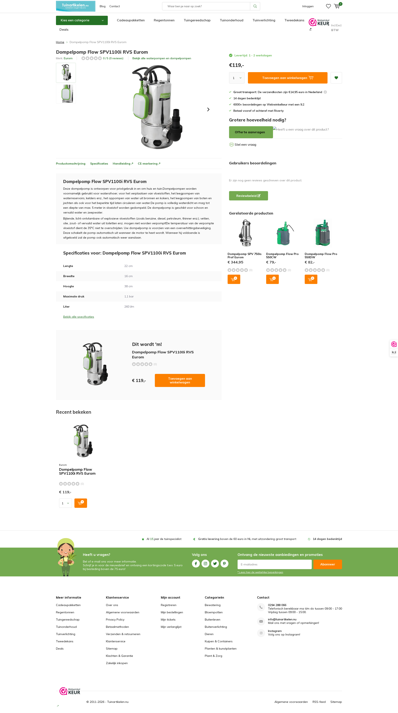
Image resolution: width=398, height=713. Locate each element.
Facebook (196, 563)
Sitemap (112, 648)
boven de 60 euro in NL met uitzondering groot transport (247, 539)
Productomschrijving (70, 163)
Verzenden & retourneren (123, 634)
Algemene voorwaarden (122, 612)
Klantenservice (115, 641)
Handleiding (121, 163)
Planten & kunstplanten (221, 648)
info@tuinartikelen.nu (282, 619)
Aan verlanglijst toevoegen (336, 78)
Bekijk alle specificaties (78, 317)
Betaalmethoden (117, 627)
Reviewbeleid (246, 196)
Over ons (112, 605)
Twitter (215, 563)
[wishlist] (328, 6)
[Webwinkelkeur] (310, 29)
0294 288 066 (277, 605)
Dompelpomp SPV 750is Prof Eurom (244, 255)
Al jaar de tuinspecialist (164, 539)
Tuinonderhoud (231, 20)
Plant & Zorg (213, 656)
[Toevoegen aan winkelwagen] (80, 503)
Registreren (168, 605)
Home (60, 42)
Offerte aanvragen (250, 132)
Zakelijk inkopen (117, 663)
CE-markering (148, 163)
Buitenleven (212, 619)
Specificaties (99, 163)
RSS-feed (319, 702)
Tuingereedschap (197, 20)
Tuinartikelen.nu (118, 702)
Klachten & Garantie (119, 656)
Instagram (205, 563)
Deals (63, 29)
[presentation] (208, 109)
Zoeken (255, 6)
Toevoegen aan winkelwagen (180, 380)
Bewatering (213, 605)
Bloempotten (214, 612)
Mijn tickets (168, 619)
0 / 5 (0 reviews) (113, 58)
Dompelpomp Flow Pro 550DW (321, 255)
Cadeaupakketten (131, 20)
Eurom (68, 58)
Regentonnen (164, 20)
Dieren (209, 634)
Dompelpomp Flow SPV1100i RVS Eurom (77, 471)
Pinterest (224, 563)
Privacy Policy (115, 619)
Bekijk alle (161, 58)
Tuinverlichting (263, 20)
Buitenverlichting (216, 627)
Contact (114, 6)
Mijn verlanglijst (171, 627)
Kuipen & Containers (219, 641)
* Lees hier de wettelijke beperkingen (260, 572)
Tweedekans (294, 20)
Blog (103, 6)
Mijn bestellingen (172, 612)
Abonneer (327, 564)
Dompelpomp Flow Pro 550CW (282, 255)
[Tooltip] (325, 92)
